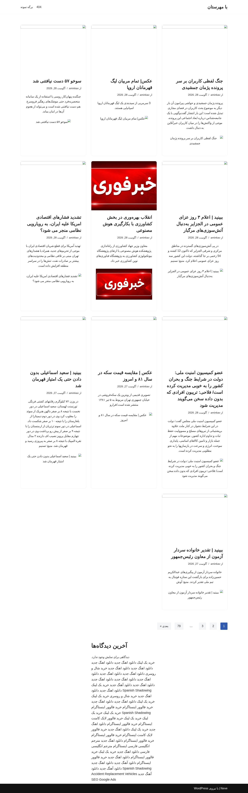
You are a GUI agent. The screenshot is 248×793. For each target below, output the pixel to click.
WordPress (201, 788)
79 (179, 626)
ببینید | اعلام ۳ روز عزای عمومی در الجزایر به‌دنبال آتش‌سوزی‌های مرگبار (199, 224)
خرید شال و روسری (123, 696)
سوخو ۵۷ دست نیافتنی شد (57, 80)
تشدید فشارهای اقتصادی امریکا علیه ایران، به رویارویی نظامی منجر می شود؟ (54, 224)
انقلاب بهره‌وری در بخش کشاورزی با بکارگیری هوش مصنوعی (127, 224)
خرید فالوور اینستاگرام (138, 707)
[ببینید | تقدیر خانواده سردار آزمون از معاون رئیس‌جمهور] (194, 518)
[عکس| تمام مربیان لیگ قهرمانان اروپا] (124, 49)
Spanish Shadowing (137, 690)
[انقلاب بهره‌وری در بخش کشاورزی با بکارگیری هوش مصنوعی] (124, 185)
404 (38, 7)
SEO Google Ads (103, 779)
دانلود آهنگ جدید (121, 685)
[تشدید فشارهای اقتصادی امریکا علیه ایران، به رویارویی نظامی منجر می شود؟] (53, 185)
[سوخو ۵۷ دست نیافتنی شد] (53, 49)
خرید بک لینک (146, 662)
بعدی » (164, 626)
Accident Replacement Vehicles (114, 774)
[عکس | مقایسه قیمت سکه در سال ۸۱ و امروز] (124, 341)
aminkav (215, 94)
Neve (224, 788)
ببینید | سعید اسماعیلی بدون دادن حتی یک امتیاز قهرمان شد (55, 379)
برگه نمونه (27, 7)
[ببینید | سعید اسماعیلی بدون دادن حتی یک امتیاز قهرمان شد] (53, 341)
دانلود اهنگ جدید (125, 662)
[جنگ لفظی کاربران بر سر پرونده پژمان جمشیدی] (194, 49)
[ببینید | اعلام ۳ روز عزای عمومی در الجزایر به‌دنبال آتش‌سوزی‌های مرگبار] (194, 185)
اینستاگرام (120, 746)
